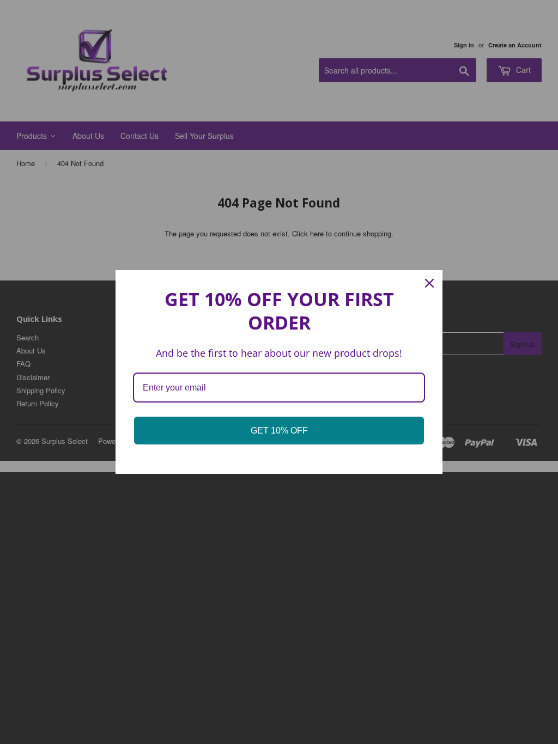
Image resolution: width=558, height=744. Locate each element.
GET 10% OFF (279, 430)
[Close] (429, 283)
